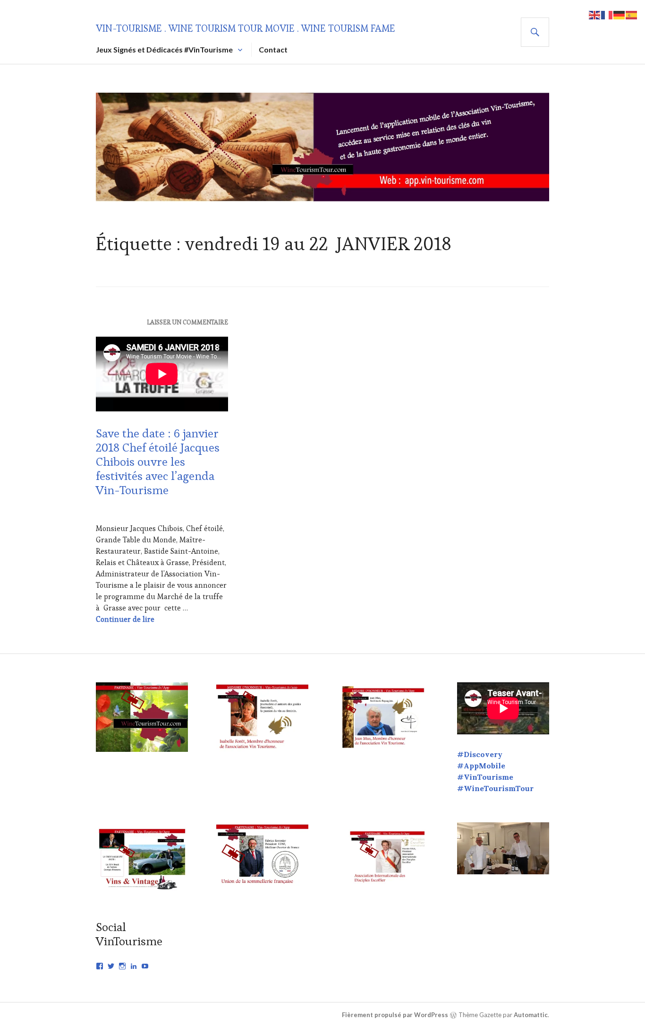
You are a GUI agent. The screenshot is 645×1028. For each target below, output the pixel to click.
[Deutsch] (619, 14)
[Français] (607, 14)
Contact (273, 49)
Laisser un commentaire (187, 322)
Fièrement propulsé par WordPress (395, 1015)
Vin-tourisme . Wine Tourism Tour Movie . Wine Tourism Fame (245, 28)
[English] (595, 14)
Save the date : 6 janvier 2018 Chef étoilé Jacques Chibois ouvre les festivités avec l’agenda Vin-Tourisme (158, 461)
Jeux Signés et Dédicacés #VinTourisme (164, 49)
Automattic (531, 1015)
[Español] (632, 14)
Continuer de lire (125, 619)
